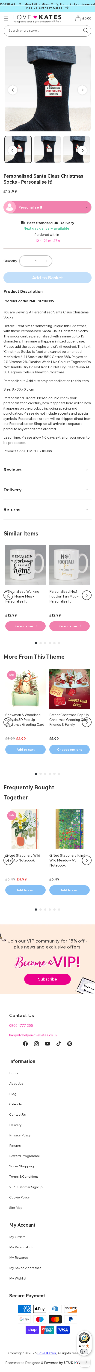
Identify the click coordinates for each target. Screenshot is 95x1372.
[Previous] (8, 595)
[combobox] (47, 30)
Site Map (16, 1208)
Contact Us (17, 1114)
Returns (15, 1146)
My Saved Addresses (25, 1268)
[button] (6, 19)
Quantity (10, 261)
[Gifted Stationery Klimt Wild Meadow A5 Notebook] (69, 829)
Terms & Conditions (24, 1176)
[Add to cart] (25, 626)
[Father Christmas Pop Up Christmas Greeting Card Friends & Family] (69, 689)
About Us (16, 1083)
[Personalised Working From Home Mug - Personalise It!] (25, 565)
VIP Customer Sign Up (26, 1187)
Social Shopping (21, 1166)
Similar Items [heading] (20, 533)
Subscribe (47, 979)
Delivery (15, 1125)
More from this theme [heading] (34, 656)
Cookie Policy (19, 1197)
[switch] (84, 1351)
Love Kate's (46, 1353)
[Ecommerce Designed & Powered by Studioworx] (77, 1363)
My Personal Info (22, 1247)
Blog (12, 1094)
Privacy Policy (20, 1135)
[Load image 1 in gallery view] (18, 149)
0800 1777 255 (21, 1025)
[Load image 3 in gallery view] (76, 149)
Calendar (16, 1104)
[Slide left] (12, 90)
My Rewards (18, 1257)
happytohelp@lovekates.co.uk (33, 1035)
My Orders (17, 1237)
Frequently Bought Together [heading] (28, 792)
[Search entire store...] (86, 30)
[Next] (87, 595)
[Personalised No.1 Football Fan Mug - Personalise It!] (69, 565)
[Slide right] (82, 90)
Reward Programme (24, 1156)
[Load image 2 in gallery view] (47, 149)
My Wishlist (17, 1278)
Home (13, 1073)
